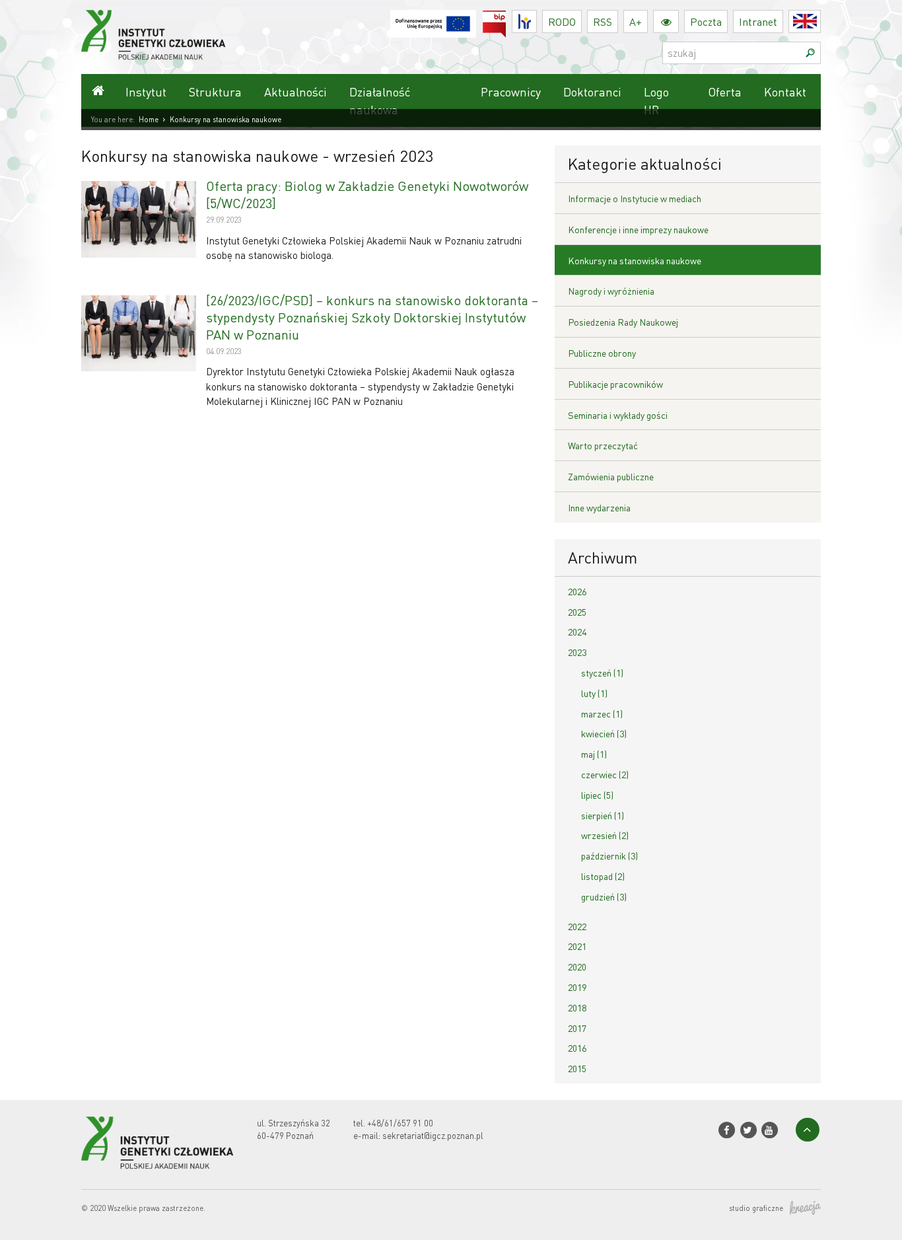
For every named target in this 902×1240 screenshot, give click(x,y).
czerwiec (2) (605, 774)
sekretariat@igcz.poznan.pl (432, 1135)
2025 (577, 612)
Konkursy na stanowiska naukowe (634, 260)
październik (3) (609, 855)
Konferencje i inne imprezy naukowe (638, 229)
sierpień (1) (602, 815)
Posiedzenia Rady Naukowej (623, 322)
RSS (602, 21)
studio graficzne (756, 1208)
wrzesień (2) (605, 835)
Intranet (758, 21)
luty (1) (594, 693)
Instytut (145, 91)
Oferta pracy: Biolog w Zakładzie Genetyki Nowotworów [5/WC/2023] (367, 194)
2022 (577, 926)
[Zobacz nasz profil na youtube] (769, 1130)
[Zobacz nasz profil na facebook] (726, 1130)
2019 (577, 987)
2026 (577, 591)
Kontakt (785, 91)
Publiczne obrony (602, 353)
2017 (577, 1028)
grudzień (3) (604, 896)
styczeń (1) (602, 672)
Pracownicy (511, 91)
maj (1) (594, 754)
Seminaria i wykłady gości (618, 415)
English (820, 21)
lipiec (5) (597, 795)
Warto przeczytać (603, 445)
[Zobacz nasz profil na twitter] (747, 1130)
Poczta (706, 21)
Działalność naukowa (379, 100)
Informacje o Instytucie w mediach (634, 198)
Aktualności (295, 91)
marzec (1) (602, 713)
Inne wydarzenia (599, 507)
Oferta (725, 91)
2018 (577, 1007)
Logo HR (656, 100)
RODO (562, 21)
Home (148, 119)
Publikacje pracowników (615, 384)
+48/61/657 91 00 (400, 1122)
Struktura (215, 91)
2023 (577, 652)
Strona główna (97, 91)
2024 (577, 632)
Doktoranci (592, 91)
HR (536, 18)
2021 (577, 946)
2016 (577, 1048)
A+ (635, 21)
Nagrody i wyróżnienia (611, 291)
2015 (577, 1068)
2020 (577, 966)
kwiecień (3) (604, 733)
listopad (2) (603, 876)
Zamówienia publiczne (611, 476)
